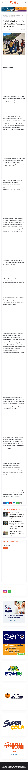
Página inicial (5, 15)
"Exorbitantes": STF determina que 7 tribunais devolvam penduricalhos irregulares (16, 515)
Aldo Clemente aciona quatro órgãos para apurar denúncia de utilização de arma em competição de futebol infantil (16, 525)
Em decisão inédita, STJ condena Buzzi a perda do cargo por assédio (16, 533)
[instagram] (5, 591)
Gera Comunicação (21, 767)
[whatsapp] (9, 591)
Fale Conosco (14, 754)
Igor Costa (6, 29)
